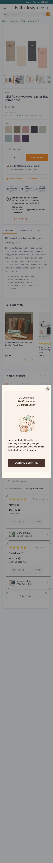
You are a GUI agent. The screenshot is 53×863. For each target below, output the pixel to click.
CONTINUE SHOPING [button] (27, 463)
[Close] (47, 388)
